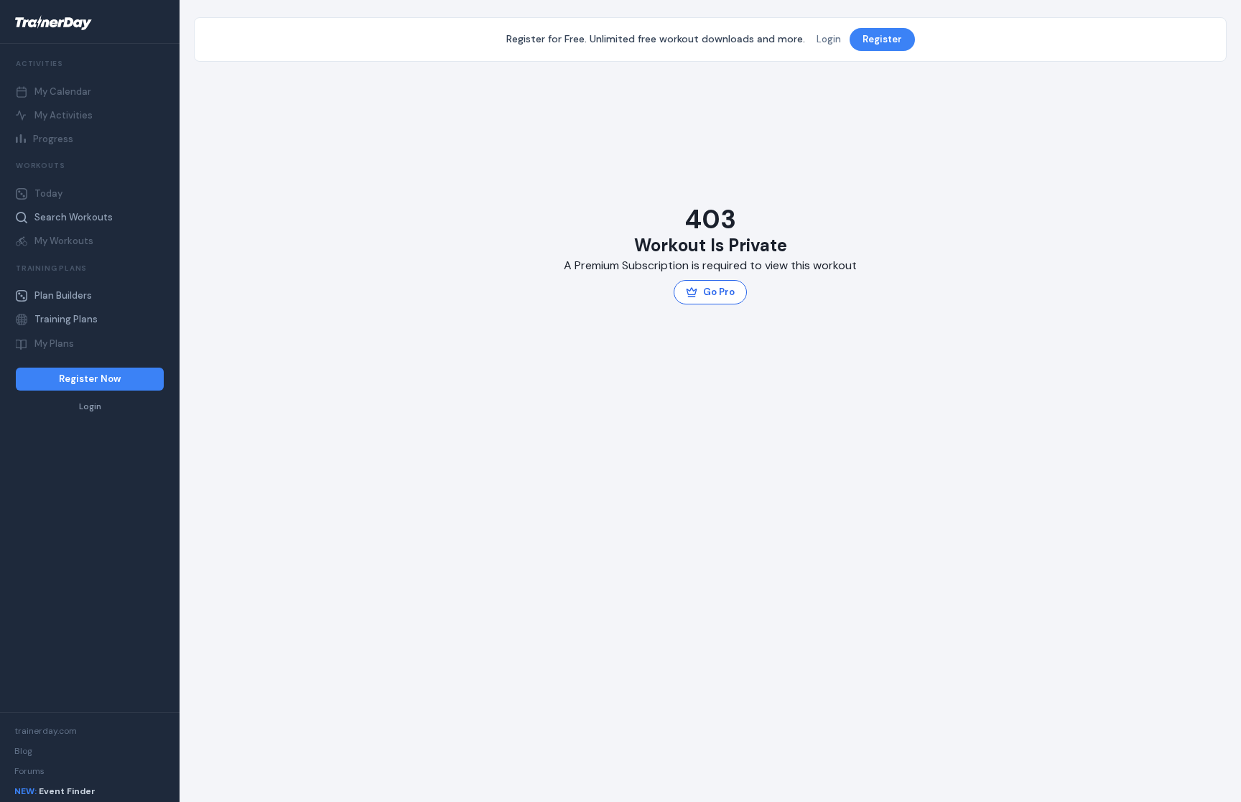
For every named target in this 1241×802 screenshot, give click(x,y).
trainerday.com (45, 731)
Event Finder (55, 791)
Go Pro (719, 292)
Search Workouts (73, 217)
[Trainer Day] (89, 23)
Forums (29, 771)
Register (882, 39)
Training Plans (66, 319)
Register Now (90, 379)
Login (90, 406)
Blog (23, 751)
